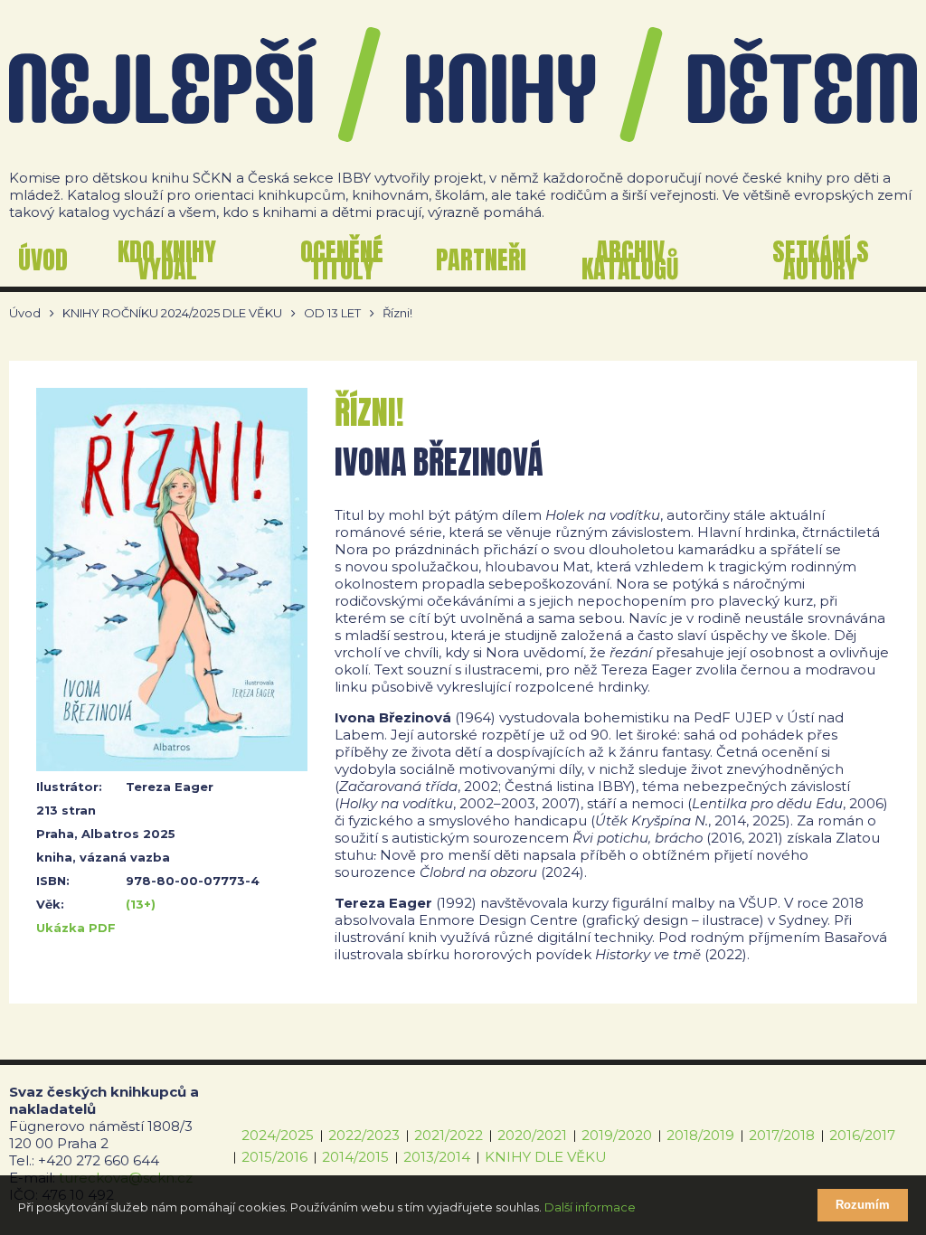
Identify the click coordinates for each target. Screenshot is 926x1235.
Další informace (590, 1207)
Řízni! (397, 313)
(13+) (141, 904)
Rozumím (863, 1204)
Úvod (25, 313)
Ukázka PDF (76, 927)
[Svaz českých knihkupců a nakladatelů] (463, 84)
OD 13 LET (332, 313)
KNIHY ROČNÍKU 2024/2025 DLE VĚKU (172, 313)
